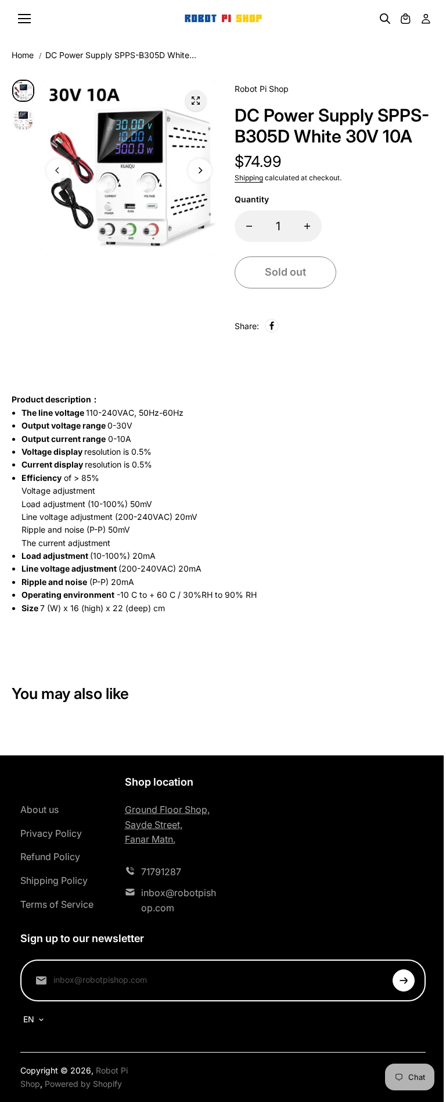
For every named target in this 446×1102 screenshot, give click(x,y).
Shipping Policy (54, 880)
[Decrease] (249, 226)
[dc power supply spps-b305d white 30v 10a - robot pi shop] (195, 100)
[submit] (404, 980)
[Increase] (307, 226)
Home (23, 55)
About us (39, 809)
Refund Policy (50, 856)
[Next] (199, 170)
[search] (385, 18)
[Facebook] (272, 326)
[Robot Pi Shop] (223, 18)
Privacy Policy (51, 833)
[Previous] (58, 170)
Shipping (249, 177)
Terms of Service (56, 904)
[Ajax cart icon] (405, 18)
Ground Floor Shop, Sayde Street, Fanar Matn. (167, 824)
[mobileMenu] (24, 18)
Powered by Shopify (83, 1084)
